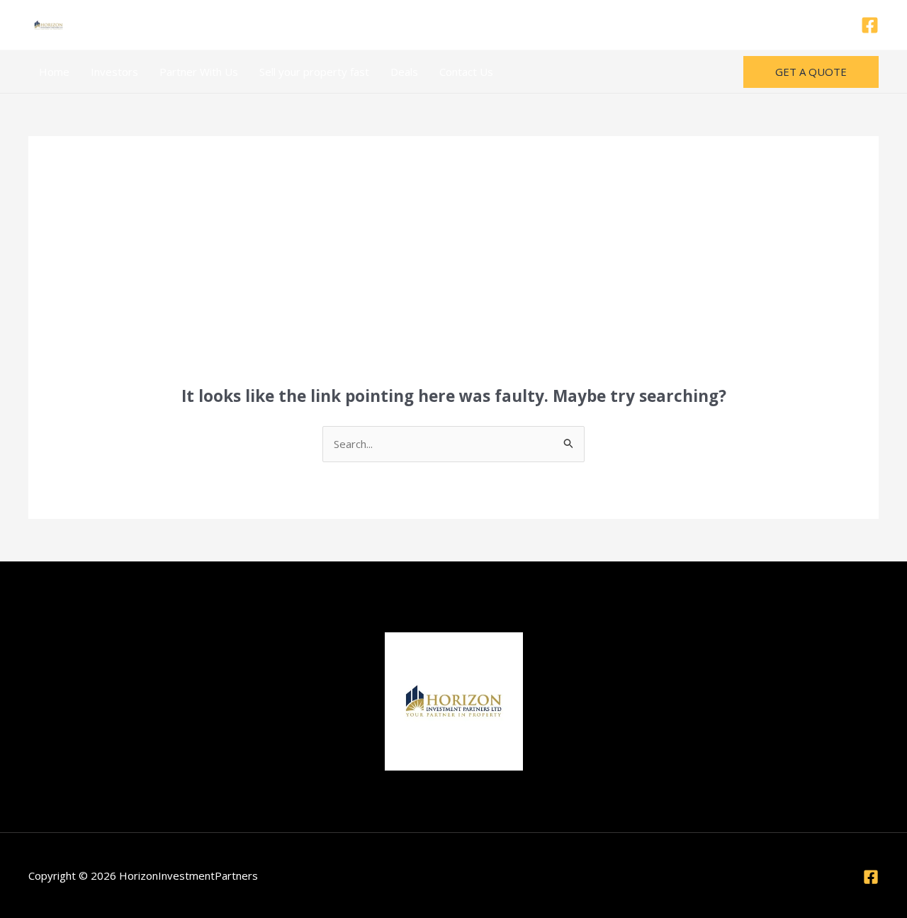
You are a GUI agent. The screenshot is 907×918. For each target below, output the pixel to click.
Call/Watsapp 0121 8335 (453, 25)
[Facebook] (870, 25)
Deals (404, 72)
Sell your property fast (314, 72)
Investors (114, 72)
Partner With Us (198, 72)
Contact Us (466, 72)
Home (54, 72)
